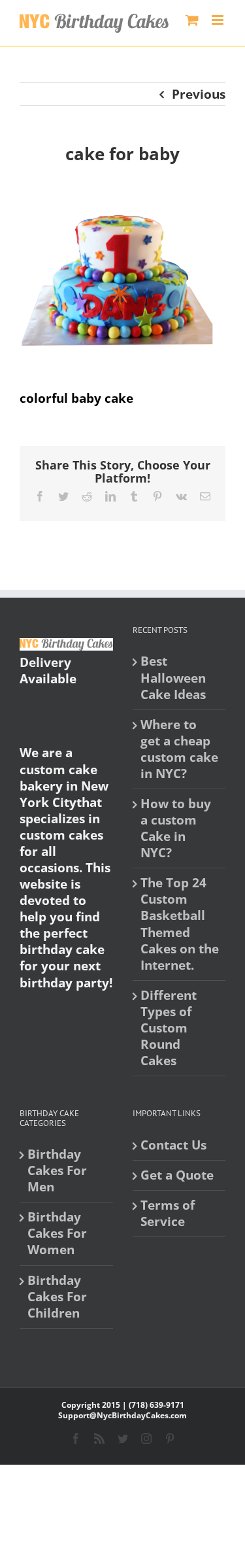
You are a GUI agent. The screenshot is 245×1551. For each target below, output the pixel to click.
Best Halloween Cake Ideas (173, 677)
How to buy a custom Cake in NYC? (175, 828)
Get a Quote (177, 1175)
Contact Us (173, 1145)
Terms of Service (167, 1213)
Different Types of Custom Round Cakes (168, 1028)
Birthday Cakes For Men (57, 1170)
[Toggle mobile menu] (218, 20)
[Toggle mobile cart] (192, 20)
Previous (198, 94)
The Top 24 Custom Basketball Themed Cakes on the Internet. (179, 924)
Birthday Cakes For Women (57, 1233)
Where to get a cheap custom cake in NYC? (179, 749)
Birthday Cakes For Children (57, 1296)
